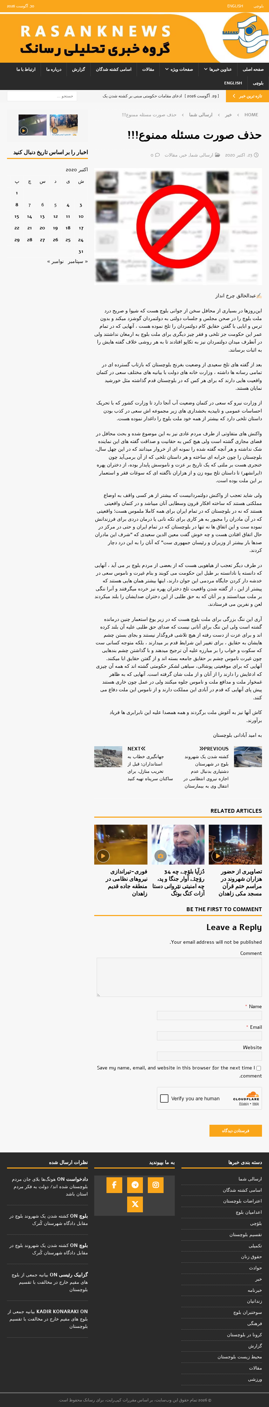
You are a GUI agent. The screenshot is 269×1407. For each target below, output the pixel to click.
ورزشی (255, 1379)
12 (55, 216)
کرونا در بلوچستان (244, 1335)
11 (68, 216)
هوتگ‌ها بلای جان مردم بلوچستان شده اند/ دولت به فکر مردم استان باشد (50, 1186)
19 (55, 227)
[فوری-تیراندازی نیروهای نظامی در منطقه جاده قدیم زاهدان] (120, 845)
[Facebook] (114, 1185)
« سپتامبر (78, 261)
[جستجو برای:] (42, 95)
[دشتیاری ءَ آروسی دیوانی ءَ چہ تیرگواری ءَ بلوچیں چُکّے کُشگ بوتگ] (64, 125)
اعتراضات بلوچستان (242, 1201)
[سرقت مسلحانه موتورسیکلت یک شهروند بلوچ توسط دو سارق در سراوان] (33, 125)
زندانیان (254, 1301)
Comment (251, 953)
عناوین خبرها (220, 69)
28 (29, 239)
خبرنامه (255, 1290)
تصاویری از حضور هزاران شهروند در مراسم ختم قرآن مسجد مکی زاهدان (240, 882)
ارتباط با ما (25, 69)
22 (16, 227)
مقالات (148, 69)
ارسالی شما (201, 155)
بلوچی (259, 6)
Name (255, 1006)
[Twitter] (135, 1204)
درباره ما (53, 69)
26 (55, 239)
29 (17, 239)
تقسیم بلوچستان (245, 1235)
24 (81, 239)
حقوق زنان (251, 1257)
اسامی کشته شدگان (113, 69)
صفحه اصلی (253, 69)
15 (16, 216)
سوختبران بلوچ (247, 1312)
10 (81, 216)
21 (29, 227)
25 (68, 239)
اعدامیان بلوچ (249, 1212)
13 (42, 216)
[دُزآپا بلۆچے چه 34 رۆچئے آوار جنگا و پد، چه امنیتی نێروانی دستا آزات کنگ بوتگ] (178, 845)
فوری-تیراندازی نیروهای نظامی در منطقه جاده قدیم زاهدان (126, 882)
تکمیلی (255, 1246)
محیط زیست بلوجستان (240, 1357)
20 (42, 227)
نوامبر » (55, 261)
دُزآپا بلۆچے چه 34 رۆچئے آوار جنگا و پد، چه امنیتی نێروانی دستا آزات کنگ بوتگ (178, 882)
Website (252, 1047)
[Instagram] (156, 1185)
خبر (228, 115)
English (235, 6)
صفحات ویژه (182, 69)
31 (80, 251)
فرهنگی (254, 1324)
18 (67, 227)
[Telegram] (135, 1185)
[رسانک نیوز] (134, 58)
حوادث (255, 1268)
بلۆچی (256, 1223)
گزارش (78, 69)
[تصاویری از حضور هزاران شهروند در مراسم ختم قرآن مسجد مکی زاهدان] (235, 845)
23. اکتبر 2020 (238, 155)
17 (81, 227)
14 (29, 216)
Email (255, 1027)
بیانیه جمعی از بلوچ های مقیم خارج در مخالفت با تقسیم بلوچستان (50, 1282)
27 (42, 239)
